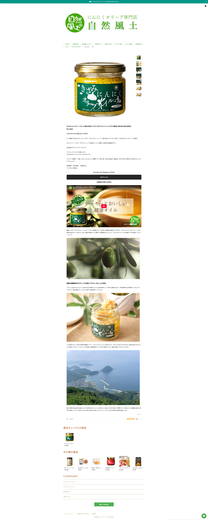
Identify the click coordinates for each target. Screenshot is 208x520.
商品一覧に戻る (104, 504)
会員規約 (94, 513)
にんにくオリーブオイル (69, 482)
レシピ (66, 47)
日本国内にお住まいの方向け (104, 182)
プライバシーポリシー (69, 513)
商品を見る (76, 44)
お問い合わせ (108, 44)
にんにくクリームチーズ (69, 486)
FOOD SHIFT (76, 47)
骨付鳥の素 (139, 44)
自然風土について (86, 44)
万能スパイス (66, 496)
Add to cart (104, 177)
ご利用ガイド (98, 44)
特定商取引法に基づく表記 (83, 513)
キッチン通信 (128, 44)
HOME (67, 44)
